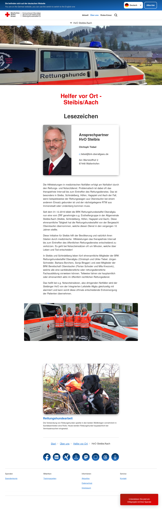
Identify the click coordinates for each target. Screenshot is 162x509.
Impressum (86, 488)
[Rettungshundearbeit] (81, 389)
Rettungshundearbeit (58, 418)
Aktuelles (86, 478)
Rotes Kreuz (106, 15)
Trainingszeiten (49, 478)
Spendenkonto (11, 478)
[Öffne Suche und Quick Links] (116, 15)
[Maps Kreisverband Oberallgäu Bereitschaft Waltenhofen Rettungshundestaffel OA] (76, 457)
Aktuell (85, 15)
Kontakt (123, 478)
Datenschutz (87, 483)
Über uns (94, 15)
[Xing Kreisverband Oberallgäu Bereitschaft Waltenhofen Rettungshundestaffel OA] (66, 457)
